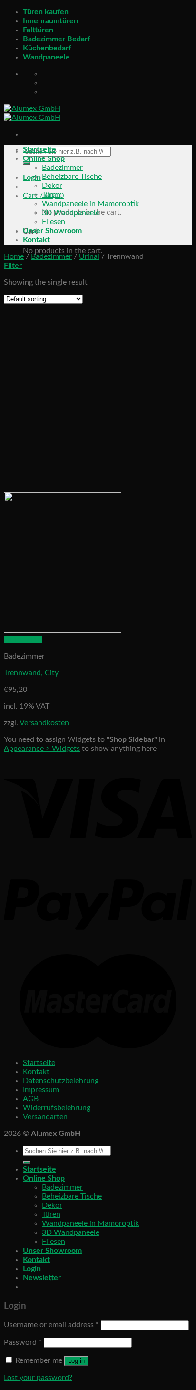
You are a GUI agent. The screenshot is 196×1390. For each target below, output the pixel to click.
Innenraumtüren (50, 21)
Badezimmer (62, 167)
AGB (31, 1099)
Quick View (23, 639)
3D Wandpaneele (70, 213)
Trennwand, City (31, 673)
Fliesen (53, 222)
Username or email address (51, 1325)
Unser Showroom (52, 231)
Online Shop (44, 158)
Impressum (41, 1090)
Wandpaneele (46, 57)
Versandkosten (44, 723)
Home (14, 256)
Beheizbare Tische (72, 176)
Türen (51, 194)
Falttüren (38, 30)
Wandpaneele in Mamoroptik (90, 203)
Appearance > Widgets (42, 748)
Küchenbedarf (47, 48)
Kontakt (36, 240)
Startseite (39, 149)
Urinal (89, 256)
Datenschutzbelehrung (60, 1080)
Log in (76, 1360)
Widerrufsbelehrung (56, 1108)
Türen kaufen (46, 12)
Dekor (52, 185)
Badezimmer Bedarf (56, 39)
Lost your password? (38, 1377)
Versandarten (45, 1117)
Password (23, 1342)
